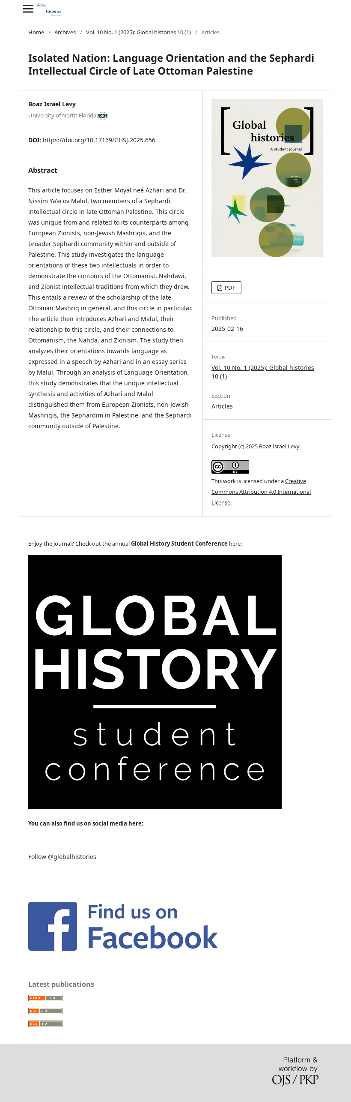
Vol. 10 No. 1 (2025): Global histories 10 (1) (138, 32)
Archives (65, 32)
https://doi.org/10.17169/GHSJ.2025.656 (99, 140)
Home (36, 32)
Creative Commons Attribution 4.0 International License (261, 491)
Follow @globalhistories (62, 857)
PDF (229, 287)
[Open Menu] (28, 8)
